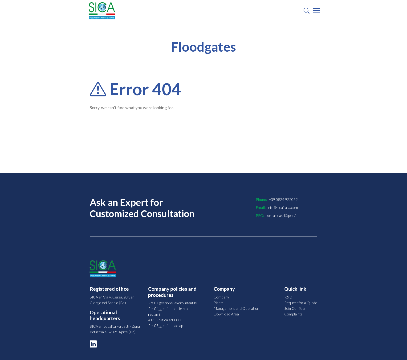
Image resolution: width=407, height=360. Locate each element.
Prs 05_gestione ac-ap (165, 325)
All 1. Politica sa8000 (164, 320)
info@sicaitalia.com (283, 207)
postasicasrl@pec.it (281, 215)
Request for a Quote (300, 302)
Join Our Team (295, 308)
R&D (288, 297)
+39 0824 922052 (283, 199)
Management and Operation (236, 308)
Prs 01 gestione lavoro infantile (172, 303)
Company (221, 297)
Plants (219, 302)
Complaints (293, 314)
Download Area (226, 314)
